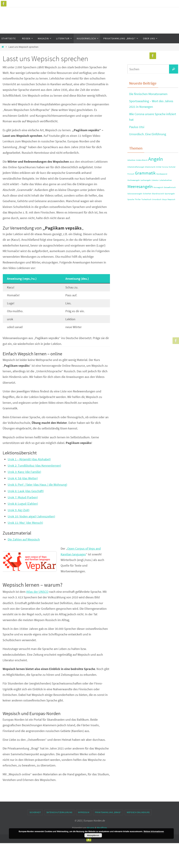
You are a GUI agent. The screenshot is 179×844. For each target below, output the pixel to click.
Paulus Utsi (136, 127)
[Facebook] (3, 3)
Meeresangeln (140, 186)
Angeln (155, 159)
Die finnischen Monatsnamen (148, 94)
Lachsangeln (146, 180)
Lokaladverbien (165, 180)
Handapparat (161, 174)
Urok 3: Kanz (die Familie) (24, 472)
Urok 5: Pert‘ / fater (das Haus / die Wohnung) (37, 485)
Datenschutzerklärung (59, 812)
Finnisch (130, 174)
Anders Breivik (142, 160)
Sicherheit (147, 194)
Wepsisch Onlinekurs (138, 812)
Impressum (84, 812)
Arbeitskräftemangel (135, 167)
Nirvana (90, 827)
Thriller (138, 199)
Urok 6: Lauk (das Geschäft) (26, 491)
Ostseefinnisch (170, 187)
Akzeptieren (93, 835)
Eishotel (172, 167)
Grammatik (145, 173)
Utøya (164, 199)
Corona (165, 167)
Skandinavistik (158, 194)
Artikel (158, 167)
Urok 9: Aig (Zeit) (18, 510)
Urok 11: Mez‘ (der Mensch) (25, 523)
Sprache (130, 199)
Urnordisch (156, 199)
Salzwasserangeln (134, 194)
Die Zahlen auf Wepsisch (24, 539)
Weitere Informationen (154, 831)
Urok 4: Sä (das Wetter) (23, 478)
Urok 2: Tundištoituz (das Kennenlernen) (34, 465)
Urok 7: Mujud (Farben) (23, 497)
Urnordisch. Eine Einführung (147, 134)
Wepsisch (171, 199)
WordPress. (102, 827)
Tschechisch (146, 199)
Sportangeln (170, 194)
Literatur (155, 180)
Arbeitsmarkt (150, 167)
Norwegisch (158, 187)
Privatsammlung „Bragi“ (108, 812)
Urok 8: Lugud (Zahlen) (23, 504)
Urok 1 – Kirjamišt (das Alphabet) (29, 459)
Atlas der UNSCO (37, 592)
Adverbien (131, 160)
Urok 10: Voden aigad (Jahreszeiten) (31, 516)
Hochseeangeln (133, 180)
